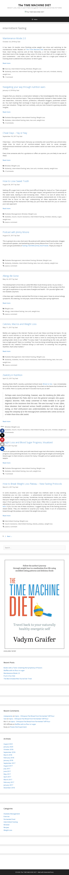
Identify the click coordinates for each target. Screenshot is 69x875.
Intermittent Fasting (18, 69)
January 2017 (8, 785)
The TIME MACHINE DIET (34, 5)
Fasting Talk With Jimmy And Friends (35, 246)
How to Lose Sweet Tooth (16, 181)
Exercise (8, 69)
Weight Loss (37, 69)
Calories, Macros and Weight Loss (19, 324)
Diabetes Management (13, 117)
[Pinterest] (2, 440)
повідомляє (8, 716)
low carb (46, 71)
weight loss (7, 74)
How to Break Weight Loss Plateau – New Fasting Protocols (32, 483)
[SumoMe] (2, 448)
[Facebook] (2, 431)
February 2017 (9, 782)
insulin (14, 217)
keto (27, 120)
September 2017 (9, 763)
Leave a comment (11, 222)
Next (9, 536)
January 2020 (8, 747)
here (4, 506)
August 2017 (8, 766)
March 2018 (8, 755)
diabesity (8, 71)
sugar (59, 217)
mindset (53, 71)
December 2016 (9, 788)
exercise (15, 71)
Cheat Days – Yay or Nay (15, 132)
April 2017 (7, 777)
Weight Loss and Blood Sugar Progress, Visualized (28, 442)
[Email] (2, 444)
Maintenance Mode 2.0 (14, 38)
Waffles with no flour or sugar (14, 670)
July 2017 (7, 769)
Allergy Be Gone (11, 275)
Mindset (29, 69)
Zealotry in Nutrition (12, 374)
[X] (2, 435)
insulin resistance (23, 217)
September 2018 (9, 752)
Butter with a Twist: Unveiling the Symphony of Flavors (23, 668)
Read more (6, 63)
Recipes (6, 827)
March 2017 (8, 780)
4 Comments (9, 432)
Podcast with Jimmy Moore (16, 232)
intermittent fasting (25, 71)
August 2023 (8, 744)
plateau (41, 524)
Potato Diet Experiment (18, 727)
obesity (59, 71)
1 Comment (9, 77)
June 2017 (7, 771)
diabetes (8, 120)
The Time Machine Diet (34, 49)
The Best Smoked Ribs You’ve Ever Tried (18, 679)
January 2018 (8, 760)
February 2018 (9, 758)
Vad (5, 719)
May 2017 (7, 774)
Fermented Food (9, 819)
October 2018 (8, 749)
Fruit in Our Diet (9, 676)
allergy (7, 311)
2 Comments (9, 123)
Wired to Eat (47, 384)
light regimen (38, 71)
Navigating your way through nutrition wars (24, 86)
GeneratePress (49, 872)
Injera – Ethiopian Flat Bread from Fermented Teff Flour (34, 716)
